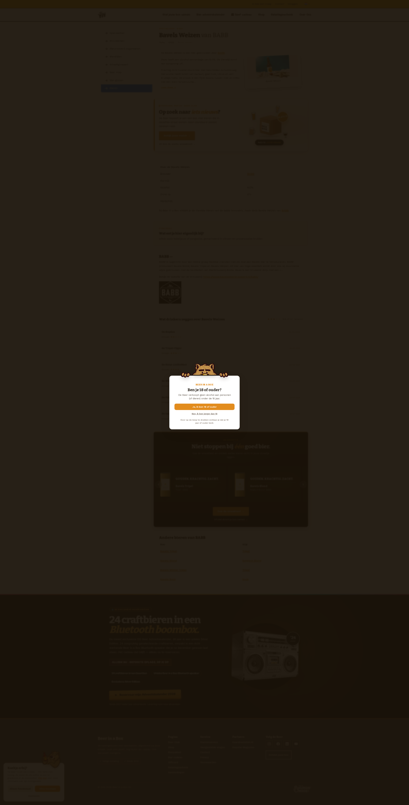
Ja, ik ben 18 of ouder (205, 407)
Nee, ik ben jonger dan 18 (204, 414)
